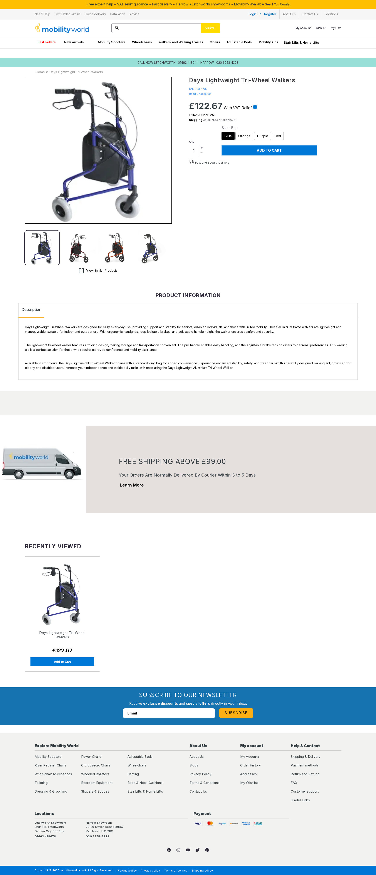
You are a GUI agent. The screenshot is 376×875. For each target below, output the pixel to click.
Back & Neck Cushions (145, 783)
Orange (244, 136)
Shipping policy (202, 870)
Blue (228, 136)
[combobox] (166, 28)
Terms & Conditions (205, 783)
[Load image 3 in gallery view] (115, 248)
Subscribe (236, 713)
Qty (191, 141)
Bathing (133, 774)
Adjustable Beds (239, 42)
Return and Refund (305, 774)
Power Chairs (91, 757)
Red (278, 136)
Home (40, 72)
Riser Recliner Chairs (50, 765)
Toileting (41, 783)
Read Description (200, 93)
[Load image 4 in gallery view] (152, 248)
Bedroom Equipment (96, 783)
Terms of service (176, 870)
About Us (197, 757)
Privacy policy (150, 870)
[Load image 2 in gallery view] (79, 248)
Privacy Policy (200, 774)
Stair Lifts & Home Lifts (301, 42)
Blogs (194, 765)
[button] (42, 14)
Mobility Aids (268, 42)
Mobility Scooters (112, 42)
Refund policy (127, 870)
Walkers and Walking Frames (180, 42)
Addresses (248, 774)
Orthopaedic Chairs (96, 765)
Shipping (196, 120)
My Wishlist (249, 783)
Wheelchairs (142, 42)
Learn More (132, 485)
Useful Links (300, 800)
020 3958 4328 (97, 836)
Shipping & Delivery (305, 757)
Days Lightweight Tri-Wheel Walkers (62, 635)
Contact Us (198, 791)
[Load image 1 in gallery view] (42, 248)
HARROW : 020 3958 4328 (219, 62)
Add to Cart (62, 661)
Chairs (215, 42)
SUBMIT (210, 28)
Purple (262, 136)
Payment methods (305, 765)
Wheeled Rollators (95, 774)
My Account (249, 757)
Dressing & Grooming (51, 791)
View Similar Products (102, 270)
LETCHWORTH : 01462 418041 (176, 62)
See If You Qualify (277, 4)
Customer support (305, 791)
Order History (250, 765)
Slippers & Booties (95, 791)
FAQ (294, 783)
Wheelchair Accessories (53, 774)
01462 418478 (45, 836)
